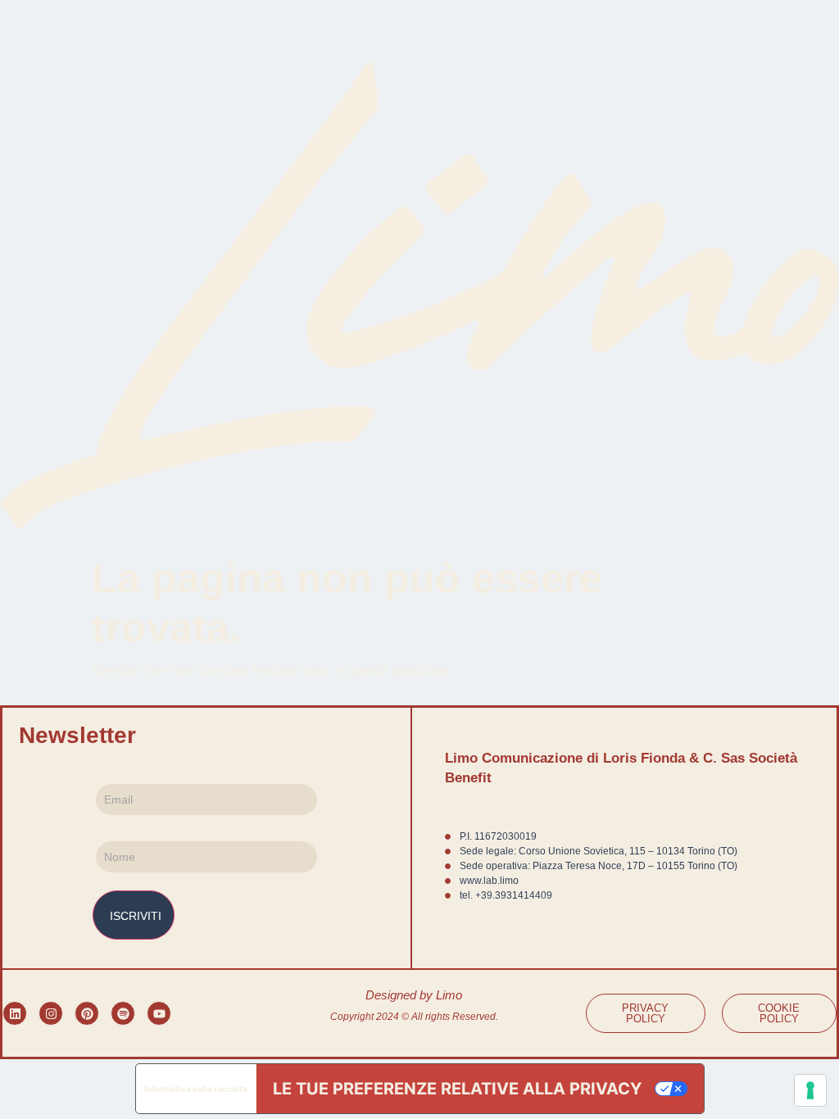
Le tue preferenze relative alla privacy (457, 1089)
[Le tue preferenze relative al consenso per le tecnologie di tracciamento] (810, 1090)
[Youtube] (159, 1013)
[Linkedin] (14, 1013)
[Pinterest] (87, 1013)
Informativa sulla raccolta (195, 1089)
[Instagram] (51, 1013)
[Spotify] (123, 1013)
